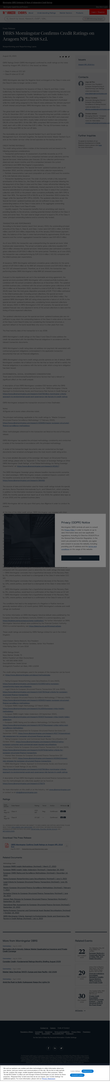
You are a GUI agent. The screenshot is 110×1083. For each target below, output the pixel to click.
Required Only (87, 1071)
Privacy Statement (48, 1079)
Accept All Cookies (77, 1075)
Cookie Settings (75, 1071)
